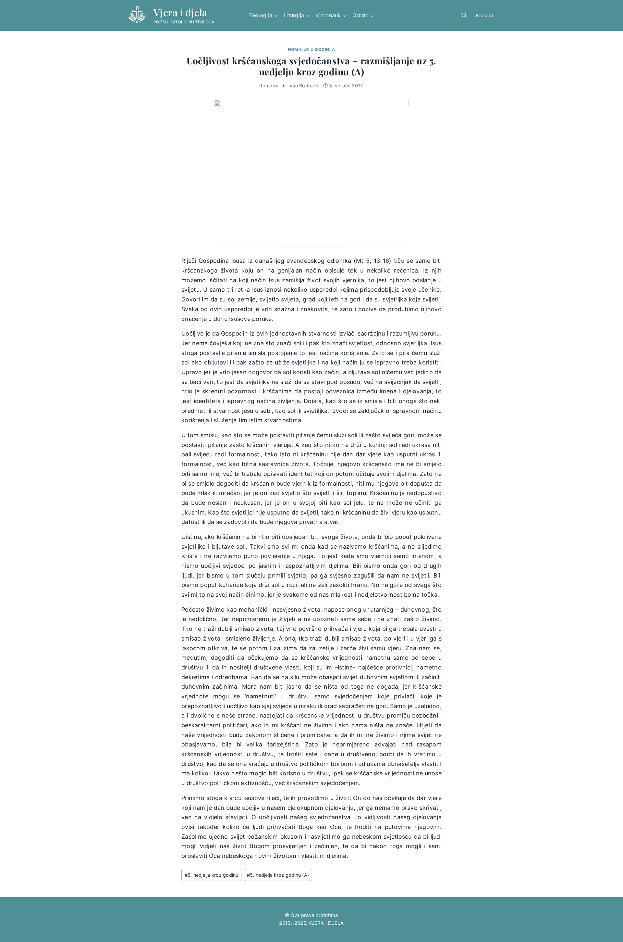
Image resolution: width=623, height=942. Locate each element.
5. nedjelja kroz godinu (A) (278, 875)
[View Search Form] (464, 15)
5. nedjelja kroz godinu (211, 875)
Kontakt (484, 15)
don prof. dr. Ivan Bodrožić (289, 85)
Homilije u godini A (311, 49)
